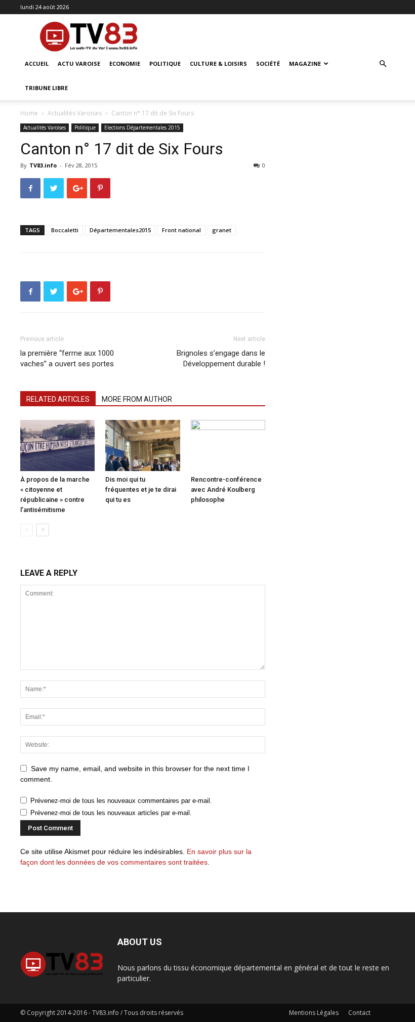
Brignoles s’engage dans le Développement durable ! (221, 358)
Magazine (305, 63)
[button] (382, 64)
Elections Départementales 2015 (142, 127)
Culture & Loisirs (218, 63)
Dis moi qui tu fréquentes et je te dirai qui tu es (140, 489)
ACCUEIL (37, 63)
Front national (181, 230)
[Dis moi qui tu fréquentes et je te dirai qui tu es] (142, 445)
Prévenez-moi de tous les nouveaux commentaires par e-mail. (121, 800)
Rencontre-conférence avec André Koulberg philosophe (226, 489)
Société (268, 63)
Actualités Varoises (75, 113)
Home (29, 113)
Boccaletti (64, 230)
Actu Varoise (79, 63)
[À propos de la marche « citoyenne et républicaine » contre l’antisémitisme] (57, 445)
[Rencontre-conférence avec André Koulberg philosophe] (228, 445)
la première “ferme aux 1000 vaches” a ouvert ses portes (67, 358)
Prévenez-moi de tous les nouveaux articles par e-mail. (111, 813)
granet (221, 230)
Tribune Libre (46, 88)
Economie (124, 63)
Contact (359, 1012)
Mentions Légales (314, 1012)
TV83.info (43, 165)
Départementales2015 (120, 230)
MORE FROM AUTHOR (137, 399)
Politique (165, 63)
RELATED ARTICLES (58, 399)
